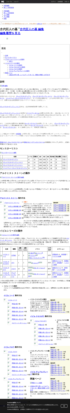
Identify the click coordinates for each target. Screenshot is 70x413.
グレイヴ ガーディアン (23, 96)
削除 (5, 18)
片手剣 (13, 255)
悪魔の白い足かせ (18, 319)
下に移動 (6, 16)
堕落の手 (15, 355)
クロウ (13, 269)
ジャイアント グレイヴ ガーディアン (18, 98)
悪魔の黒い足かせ (18, 307)
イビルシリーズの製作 (12, 63)
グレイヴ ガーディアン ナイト (13, 165)
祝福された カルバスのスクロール (11, 142)
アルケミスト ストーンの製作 (14, 59)
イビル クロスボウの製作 (17, 67)
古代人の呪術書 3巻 (14, 214)
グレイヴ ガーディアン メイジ (42, 96)
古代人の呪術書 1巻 (14, 206)
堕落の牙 (15, 382)
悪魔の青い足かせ (18, 315)
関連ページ (8, 73)
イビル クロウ (9, 347)
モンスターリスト (11, 57)
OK (64, 406)
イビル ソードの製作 (15, 65)
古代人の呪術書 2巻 (14, 210)
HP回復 (18, 134)
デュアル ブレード (13, 274)
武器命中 (55, 254)
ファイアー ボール (33, 113)
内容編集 (6, 5)
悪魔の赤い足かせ (18, 311)
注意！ (11, 61)
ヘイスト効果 (56, 256)
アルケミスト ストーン (9, 198)
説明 (6, 55)
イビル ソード (9, 295)
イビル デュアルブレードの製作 (19, 71)
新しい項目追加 (9, 7)
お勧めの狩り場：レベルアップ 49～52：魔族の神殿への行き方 (29, 75)
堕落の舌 (41, 325)
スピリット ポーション (19, 323)
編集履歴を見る (10, 33)
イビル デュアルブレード (6, 274)
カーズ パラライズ (31, 123)
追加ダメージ (56, 261)
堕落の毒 (15, 304)
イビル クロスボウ (37, 316)
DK (43, 257)
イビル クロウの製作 (15, 69)
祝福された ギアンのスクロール (34, 142)
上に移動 (6, 15)
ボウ (12, 263)
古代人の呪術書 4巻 (14, 218)
